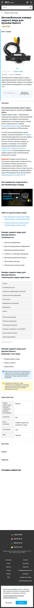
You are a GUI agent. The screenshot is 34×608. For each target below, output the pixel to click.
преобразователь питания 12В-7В (13, 175)
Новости (8, 567)
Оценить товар (18, 71)
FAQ (8, 577)
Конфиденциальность (25, 570)
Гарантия (4, 460)
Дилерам (25, 574)
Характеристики (7, 397)
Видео (8, 574)
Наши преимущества (25, 581)
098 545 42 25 (18, 543)
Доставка (5, 444)
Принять (21, 602)
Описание (5, 103)
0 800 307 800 (18, 534)
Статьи (8, 570)
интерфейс (27, 135)
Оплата (4, 452)
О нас (8, 563)
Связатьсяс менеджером (24, 93)
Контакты (8, 560)
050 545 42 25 (18, 539)
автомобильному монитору (11, 126)
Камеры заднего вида (11, 13)
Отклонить (8, 602)
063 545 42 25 (18, 547)
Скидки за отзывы (25, 577)
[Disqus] (17, 496)
